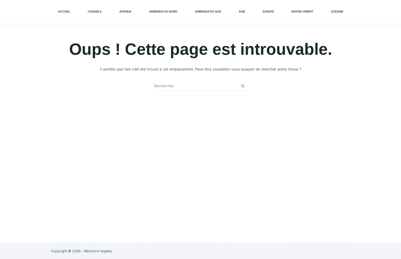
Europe (268, 11)
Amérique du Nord (163, 11)
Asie (242, 11)
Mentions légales (98, 251)
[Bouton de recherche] (242, 85)
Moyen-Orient (302, 11)
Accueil (64, 11)
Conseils (95, 11)
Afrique (125, 11)
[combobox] (196, 85)
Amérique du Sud (208, 11)
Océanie (337, 11)
